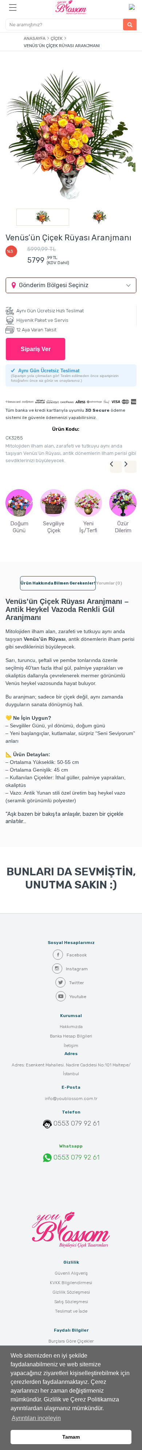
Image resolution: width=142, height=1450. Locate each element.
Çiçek (57, 38)
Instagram (77, 968)
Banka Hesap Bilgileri (71, 1036)
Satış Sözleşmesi (71, 1301)
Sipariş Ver (36, 349)
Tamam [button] (71, 1437)
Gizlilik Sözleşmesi (71, 1292)
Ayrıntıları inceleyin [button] (36, 1418)
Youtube (78, 996)
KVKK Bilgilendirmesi (71, 1282)
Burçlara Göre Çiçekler (71, 1341)
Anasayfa (35, 38)
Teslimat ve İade (71, 1311)
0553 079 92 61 (76, 1123)
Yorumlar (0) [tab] (109, 583)
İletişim (71, 1045)
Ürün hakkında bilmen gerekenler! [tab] (57, 583)
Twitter (76, 982)
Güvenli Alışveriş (71, 1273)
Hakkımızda (71, 1026)
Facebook (77, 955)
